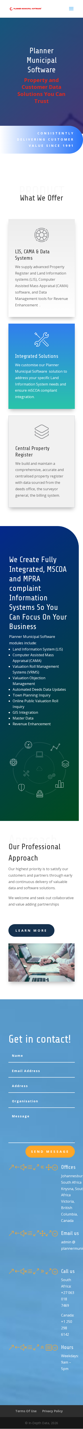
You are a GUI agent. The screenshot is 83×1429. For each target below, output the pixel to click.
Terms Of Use (26, 1411)
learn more (31, 930)
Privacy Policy (52, 1411)
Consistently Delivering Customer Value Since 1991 (45, 139)
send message (50, 1151)
